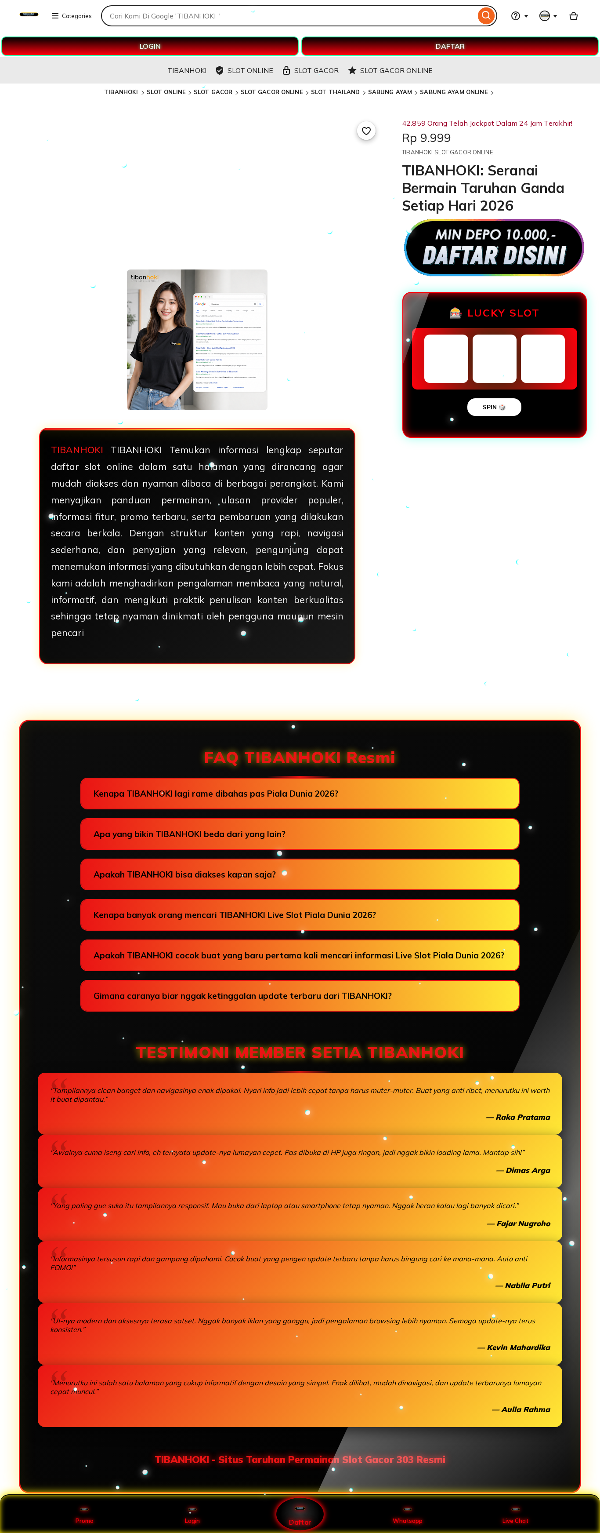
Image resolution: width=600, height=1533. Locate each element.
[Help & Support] (519, 15)
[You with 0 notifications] (548, 15)
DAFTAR (450, 46)
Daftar (300, 1522)
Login (192, 1520)
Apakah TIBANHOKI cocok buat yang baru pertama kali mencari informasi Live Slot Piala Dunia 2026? (299, 955)
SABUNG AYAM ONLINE (454, 91)
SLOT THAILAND (335, 91)
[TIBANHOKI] (29, 21)
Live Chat (515, 1520)
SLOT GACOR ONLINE (272, 91)
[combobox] (288, 15)
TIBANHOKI (122, 91)
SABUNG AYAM (390, 91)
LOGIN (150, 46)
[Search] (486, 15)
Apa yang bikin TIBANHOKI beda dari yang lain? (190, 834)
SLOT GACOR (213, 91)
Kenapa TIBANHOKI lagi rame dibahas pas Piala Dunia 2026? (216, 793)
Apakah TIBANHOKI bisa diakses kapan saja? (185, 874)
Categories (77, 15)
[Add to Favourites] (366, 130)
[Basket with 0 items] (573, 15)
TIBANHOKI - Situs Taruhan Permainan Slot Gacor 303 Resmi (300, 1459)
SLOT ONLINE (166, 91)
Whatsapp (408, 1520)
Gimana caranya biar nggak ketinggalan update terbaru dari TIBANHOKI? (243, 995)
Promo (85, 1520)
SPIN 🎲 (494, 407)
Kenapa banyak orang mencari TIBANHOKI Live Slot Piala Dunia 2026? (235, 915)
